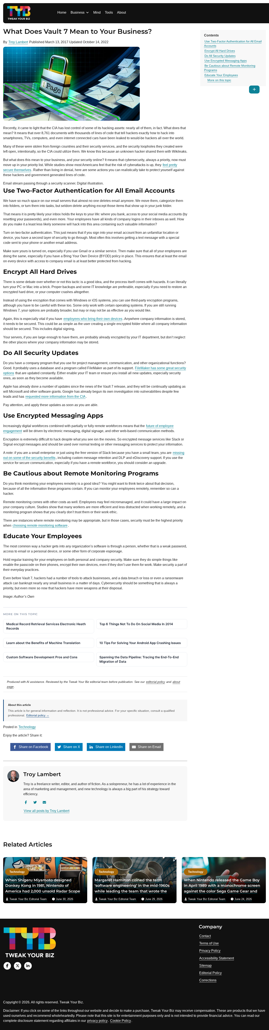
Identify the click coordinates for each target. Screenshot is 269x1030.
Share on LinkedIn (109, 747)
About (121, 12)
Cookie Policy (120, 1020)
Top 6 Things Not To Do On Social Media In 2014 (136, 624)
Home (61, 12)
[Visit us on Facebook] (7, 966)
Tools (109, 12)
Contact (205, 936)
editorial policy (155, 681)
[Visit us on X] (17, 966)
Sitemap (205, 965)
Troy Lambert (18, 42)
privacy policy (97, 1020)
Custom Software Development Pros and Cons (41, 657)
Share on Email (149, 747)
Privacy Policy (209, 950)
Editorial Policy (210, 973)
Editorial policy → (37, 715)
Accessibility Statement (216, 958)
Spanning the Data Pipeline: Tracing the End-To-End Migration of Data (139, 659)
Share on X (71, 747)
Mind (97, 12)
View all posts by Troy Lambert (46, 811)
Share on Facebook (33, 747)
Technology (27, 727)
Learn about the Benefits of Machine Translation (43, 643)
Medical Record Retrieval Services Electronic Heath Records (46, 626)
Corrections (207, 980)
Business (77, 12)
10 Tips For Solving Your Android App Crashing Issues (140, 643)
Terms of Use (209, 943)
